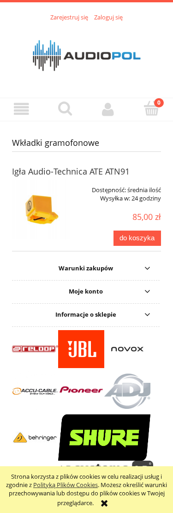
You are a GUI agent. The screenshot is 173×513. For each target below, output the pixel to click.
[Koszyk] (151, 108)
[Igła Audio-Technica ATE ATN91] (42, 209)
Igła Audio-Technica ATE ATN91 (71, 171)
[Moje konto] (108, 109)
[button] (21, 109)
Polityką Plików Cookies (65, 485)
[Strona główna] (87, 54)
